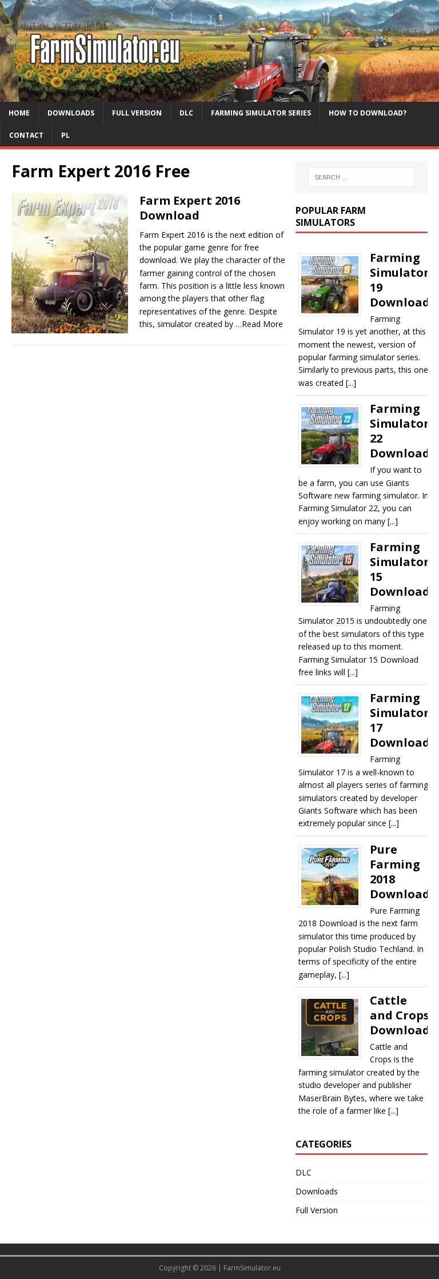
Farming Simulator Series (261, 113)
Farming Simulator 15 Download (400, 569)
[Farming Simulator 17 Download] (334, 752)
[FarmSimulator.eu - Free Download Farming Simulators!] (219, 94)
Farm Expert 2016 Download (189, 208)
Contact (26, 135)
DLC (186, 113)
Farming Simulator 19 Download (400, 280)
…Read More (259, 323)
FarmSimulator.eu (252, 1268)
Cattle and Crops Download (400, 1015)
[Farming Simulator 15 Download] (334, 601)
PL (65, 135)
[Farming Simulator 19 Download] (334, 311)
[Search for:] (361, 177)
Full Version (137, 113)
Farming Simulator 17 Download (400, 720)
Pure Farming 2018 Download (400, 872)
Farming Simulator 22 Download (400, 431)
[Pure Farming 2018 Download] (334, 903)
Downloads (70, 113)
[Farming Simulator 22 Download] (334, 463)
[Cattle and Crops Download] (334, 1055)
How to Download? (367, 113)
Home (19, 113)
